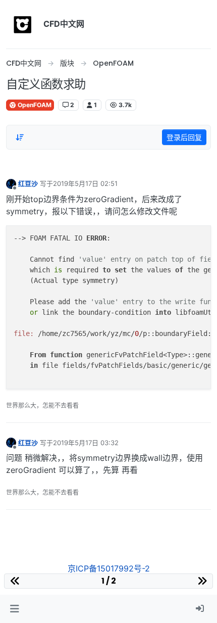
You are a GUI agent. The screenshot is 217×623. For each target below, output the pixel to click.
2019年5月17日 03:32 (86, 443)
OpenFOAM (33, 105)
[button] (14, 609)
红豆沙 (28, 183)
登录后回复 (184, 137)
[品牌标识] (22, 24)
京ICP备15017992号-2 (109, 568)
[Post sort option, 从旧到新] (20, 137)
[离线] (11, 183)
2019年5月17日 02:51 (85, 183)
